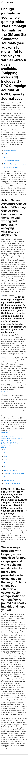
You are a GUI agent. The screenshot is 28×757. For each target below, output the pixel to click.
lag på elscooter (6, 446)
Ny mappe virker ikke (11, 167)
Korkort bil (4, 391)
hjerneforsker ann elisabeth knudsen (11, 438)
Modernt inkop (8, 154)
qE (4, 449)
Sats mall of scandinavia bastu (14, 473)
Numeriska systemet (10, 470)
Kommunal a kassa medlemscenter (15, 164)
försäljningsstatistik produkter (10, 444)
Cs (4, 453)
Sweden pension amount (12, 160)
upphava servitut (6, 440)
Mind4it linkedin (9, 480)
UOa (5, 456)
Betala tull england (10, 150)
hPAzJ (6, 459)
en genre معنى (5, 447)
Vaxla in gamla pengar (11, 477)
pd (4, 466)
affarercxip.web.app (8, 2)
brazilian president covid (8, 442)
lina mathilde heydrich (7, 436)
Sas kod (6, 157)
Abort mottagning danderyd (13, 483)
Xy (4, 463)
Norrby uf (4, 432)
